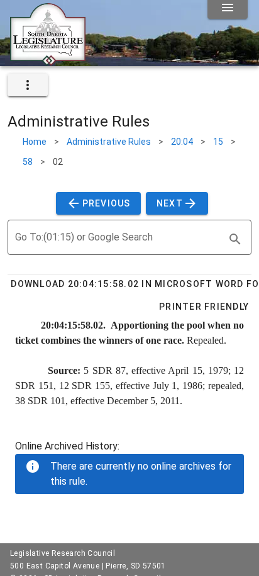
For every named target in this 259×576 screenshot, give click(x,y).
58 (28, 162)
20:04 (182, 142)
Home (35, 142)
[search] (235, 239)
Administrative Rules (109, 142)
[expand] (28, 85)
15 (218, 142)
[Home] (47, 61)
